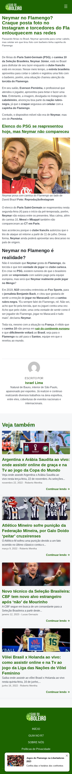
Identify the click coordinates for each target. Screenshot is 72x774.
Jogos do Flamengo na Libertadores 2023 (45, 760)
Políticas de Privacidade (36, 749)
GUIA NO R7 (36, 735)
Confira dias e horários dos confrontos (44, 765)
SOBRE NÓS (36, 742)
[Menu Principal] (65, 7)
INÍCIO (36, 729)
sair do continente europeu (52, 328)
